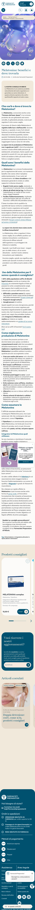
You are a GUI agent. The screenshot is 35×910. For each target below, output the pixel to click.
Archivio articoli (6, 883)
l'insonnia (5, 283)
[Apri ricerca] (20, 10)
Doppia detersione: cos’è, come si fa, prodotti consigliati (14, 718)
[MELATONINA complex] (16, 575)
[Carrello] (32, 10)
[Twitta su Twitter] (13, 63)
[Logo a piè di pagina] (10, 797)
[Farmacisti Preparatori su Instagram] (8, 63)
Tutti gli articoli (12, 17)
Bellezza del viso (20, 685)
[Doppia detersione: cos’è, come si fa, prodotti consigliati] (16, 695)
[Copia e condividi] (22, 63)
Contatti (4, 898)
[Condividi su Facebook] (3, 63)
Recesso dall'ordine (8, 895)
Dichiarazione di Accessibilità (23, 887)
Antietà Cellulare (9, 685)
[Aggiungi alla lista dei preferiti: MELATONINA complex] (28, 561)
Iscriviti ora (26, 461)
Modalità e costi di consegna (7, 887)
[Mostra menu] (3, 10)
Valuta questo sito (23, 891)
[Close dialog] (33, 444)
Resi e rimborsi (6, 891)
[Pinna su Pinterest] (17, 63)
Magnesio (12, 484)
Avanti (31, 621)
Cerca (4, 871)
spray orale (12, 494)
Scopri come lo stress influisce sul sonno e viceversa (16, 221)
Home (4, 17)
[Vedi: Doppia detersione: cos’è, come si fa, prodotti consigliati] (27, 725)
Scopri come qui (27, 297)
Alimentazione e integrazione (13, 537)
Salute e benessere (11, 538)
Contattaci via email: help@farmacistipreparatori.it (15, 808)
